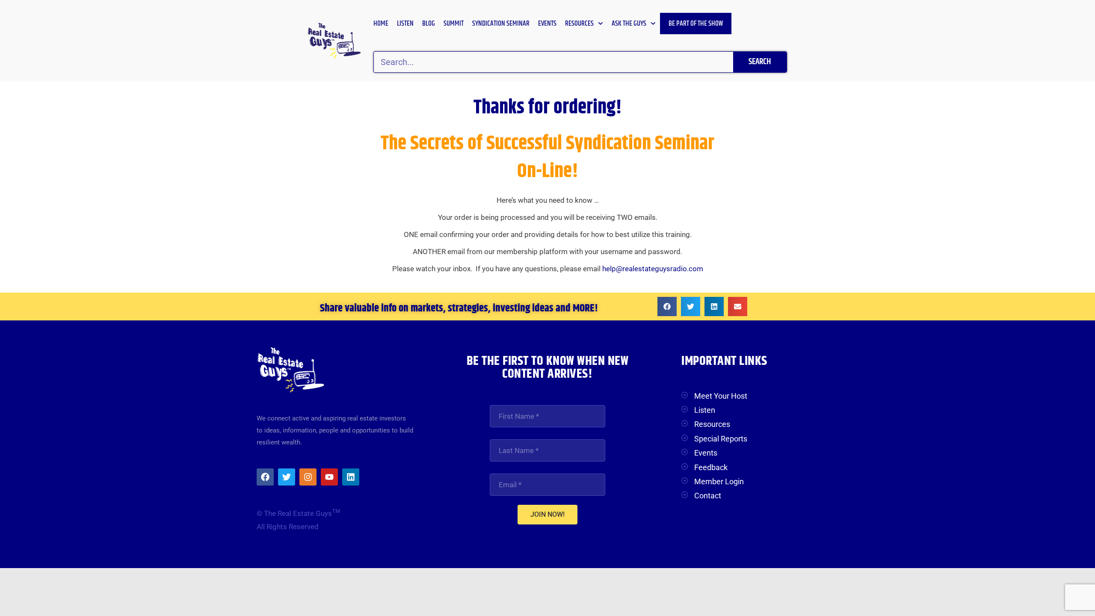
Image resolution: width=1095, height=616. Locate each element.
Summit (454, 23)
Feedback (711, 467)
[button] (667, 306)
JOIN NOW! (547, 514)
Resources (579, 23)
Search (760, 61)
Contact (707, 495)
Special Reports (720, 438)
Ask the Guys (629, 23)
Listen (405, 23)
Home (380, 23)
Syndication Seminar (501, 23)
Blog (428, 23)
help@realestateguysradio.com (652, 268)
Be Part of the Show (696, 23)
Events (547, 23)
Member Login (719, 481)
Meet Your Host (720, 395)
